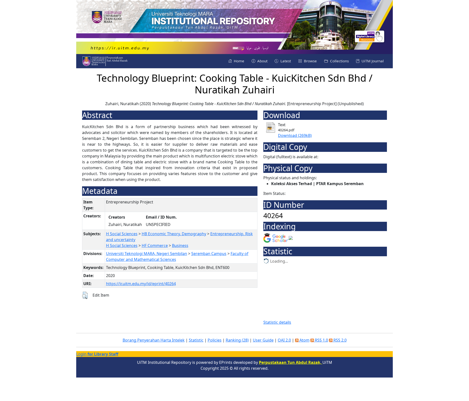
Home (238, 60)
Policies (215, 340)
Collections (339, 60)
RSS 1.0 (321, 340)
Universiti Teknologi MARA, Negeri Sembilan (146, 253)
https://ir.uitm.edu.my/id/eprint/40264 (141, 283)
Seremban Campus (208, 253)
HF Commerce (155, 245)
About (261, 60)
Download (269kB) (295, 135)
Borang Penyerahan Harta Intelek (154, 340)
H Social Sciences (122, 233)
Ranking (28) (237, 340)
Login (97, 354)
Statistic (196, 340)
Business (180, 245)
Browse (310, 60)
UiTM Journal (372, 60)
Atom (303, 340)
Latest (285, 60)
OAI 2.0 (284, 340)
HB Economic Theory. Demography (174, 233)
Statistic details (277, 322)
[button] (85, 295)
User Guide (263, 340)
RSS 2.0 (339, 340)
